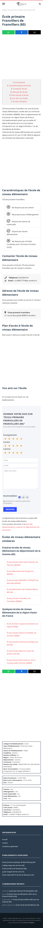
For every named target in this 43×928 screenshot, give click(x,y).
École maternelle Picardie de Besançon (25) (18, 875)
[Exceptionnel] (21, 439)
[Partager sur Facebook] (21, 32)
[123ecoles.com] (21, 3)
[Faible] (9, 439)
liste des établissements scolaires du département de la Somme (20, 527)
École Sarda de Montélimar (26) (27, 905)
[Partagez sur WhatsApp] (8, 32)
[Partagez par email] (34, 32)
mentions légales (28, 923)
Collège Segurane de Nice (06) (13, 865)
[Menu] (3, 3)
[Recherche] (39, 3)
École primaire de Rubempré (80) (14, 868)
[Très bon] (17, 439)
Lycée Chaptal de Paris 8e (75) (13, 872)
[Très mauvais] (5, 439)
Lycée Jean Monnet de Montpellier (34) (23, 891)
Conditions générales (10, 846)
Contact (5, 843)
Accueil (4, 10)
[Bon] (13, 439)
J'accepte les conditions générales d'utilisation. (16, 502)
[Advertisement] (21, 58)
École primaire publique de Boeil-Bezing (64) (18, 862)
